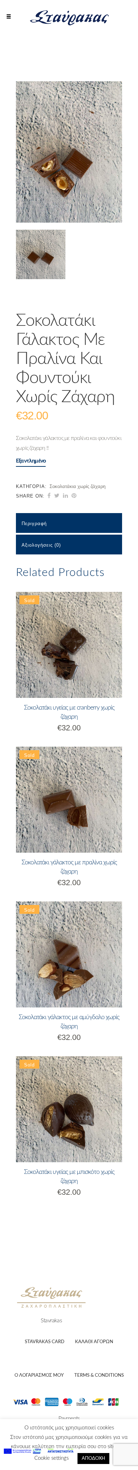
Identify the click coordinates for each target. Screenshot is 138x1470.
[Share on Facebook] (49, 496)
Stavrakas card (44, 1342)
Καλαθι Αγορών (94, 1342)
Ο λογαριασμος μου (39, 1375)
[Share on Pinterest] (73, 496)
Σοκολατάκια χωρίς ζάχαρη (77, 486)
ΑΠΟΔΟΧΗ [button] (93, 1458)
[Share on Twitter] (56, 496)
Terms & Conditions (99, 1375)
